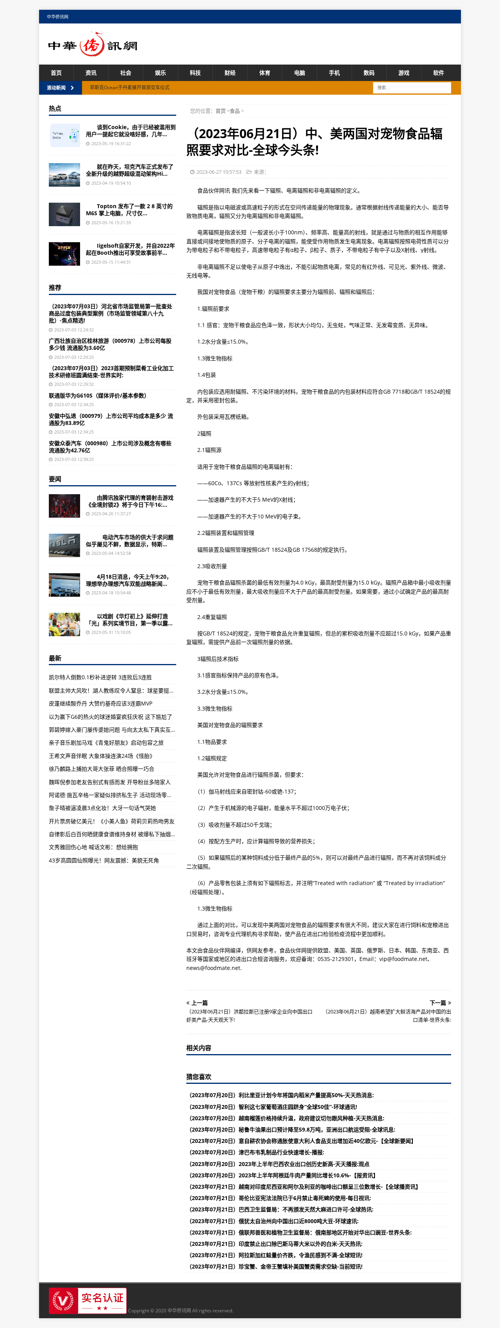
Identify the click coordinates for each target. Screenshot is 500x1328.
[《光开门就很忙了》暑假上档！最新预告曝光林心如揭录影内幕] (64, 624)
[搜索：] (412, 87)
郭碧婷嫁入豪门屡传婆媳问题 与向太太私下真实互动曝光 (118, 729)
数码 (369, 72)
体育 (264, 72)
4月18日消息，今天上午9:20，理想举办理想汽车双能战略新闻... (129, 580)
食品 (235, 110)
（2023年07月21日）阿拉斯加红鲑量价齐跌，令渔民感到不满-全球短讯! (274, 1255)
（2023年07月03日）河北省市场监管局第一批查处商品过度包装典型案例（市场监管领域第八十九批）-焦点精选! (110, 313)
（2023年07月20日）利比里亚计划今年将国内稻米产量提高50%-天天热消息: (280, 1095)
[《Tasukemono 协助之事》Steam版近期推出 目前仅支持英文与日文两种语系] (64, 254)
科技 (195, 72)
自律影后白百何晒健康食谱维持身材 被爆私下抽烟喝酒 (115, 834)
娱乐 (160, 72)
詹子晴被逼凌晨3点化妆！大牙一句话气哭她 (102, 808)
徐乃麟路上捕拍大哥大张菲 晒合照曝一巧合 (101, 768)
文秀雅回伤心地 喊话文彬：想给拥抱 (93, 847)
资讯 (91, 72)
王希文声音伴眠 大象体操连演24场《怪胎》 (102, 755)
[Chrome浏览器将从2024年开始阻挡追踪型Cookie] (64, 135)
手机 (334, 72)
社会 (125, 72)
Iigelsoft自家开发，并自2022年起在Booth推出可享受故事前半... (130, 249)
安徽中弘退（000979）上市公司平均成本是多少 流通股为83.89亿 (111, 419)
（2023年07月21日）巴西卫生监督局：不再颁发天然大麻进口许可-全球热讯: (279, 1209)
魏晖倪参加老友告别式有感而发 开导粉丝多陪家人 (110, 782)
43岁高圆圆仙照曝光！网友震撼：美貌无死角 (104, 860)
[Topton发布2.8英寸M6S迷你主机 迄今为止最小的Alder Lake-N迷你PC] (64, 214)
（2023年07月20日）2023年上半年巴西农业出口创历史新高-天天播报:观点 (278, 1164)
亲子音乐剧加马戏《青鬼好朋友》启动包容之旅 (106, 742)
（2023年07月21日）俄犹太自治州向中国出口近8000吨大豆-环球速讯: (272, 1221)
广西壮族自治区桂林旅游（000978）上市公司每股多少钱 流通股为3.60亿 (110, 344)
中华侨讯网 (57, 17)
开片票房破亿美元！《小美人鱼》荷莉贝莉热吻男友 (112, 821)
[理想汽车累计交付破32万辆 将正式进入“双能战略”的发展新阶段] (64, 585)
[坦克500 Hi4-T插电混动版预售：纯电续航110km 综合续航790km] (64, 175)
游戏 (403, 72)
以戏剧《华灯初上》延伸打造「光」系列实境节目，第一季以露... (129, 619)
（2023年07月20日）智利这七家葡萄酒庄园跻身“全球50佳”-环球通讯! (271, 1106)
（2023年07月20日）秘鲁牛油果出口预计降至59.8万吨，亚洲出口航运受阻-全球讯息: (290, 1129)
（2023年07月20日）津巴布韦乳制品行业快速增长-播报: (255, 1152)
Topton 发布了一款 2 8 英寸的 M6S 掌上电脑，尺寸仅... (129, 209)
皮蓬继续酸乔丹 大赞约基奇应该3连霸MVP (100, 703)
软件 (438, 72)
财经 (230, 72)
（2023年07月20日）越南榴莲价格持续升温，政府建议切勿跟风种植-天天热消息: (285, 1118)
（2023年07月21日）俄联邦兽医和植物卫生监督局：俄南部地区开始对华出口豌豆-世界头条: (299, 1232)
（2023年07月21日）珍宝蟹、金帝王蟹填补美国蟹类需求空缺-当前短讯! (274, 1266)
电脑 (299, 72)
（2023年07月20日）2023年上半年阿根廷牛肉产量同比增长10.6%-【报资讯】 (282, 1175)
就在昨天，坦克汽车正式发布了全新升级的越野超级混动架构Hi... (129, 170)
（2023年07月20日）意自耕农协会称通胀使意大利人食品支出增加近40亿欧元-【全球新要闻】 (301, 1140)
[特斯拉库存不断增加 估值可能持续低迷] (64, 545)
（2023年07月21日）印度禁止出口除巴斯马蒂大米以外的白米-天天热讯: (274, 1243)
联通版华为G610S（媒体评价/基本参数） (99, 395)
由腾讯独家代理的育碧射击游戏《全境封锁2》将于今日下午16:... (129, 501)
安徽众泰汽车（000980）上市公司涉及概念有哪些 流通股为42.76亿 (110, 446)
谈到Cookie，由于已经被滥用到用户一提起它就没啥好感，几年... (131, 130)
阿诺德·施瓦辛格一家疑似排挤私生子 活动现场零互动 (113, 795)
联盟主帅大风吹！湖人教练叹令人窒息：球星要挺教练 (114, 690)
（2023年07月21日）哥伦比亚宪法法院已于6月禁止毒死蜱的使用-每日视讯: (278, 1198)
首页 (56, 72)
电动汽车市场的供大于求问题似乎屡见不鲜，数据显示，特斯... (129, 540)
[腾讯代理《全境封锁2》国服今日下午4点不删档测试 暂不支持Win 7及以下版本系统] (64, 506)
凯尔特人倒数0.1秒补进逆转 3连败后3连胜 (100, 677)
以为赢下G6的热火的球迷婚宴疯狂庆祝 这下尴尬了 (110, 716)
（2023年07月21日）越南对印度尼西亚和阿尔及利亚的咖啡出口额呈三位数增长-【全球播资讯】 (303, 1186)
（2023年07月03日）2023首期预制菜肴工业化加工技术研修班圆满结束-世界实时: (111, 371)
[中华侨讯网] (93, 52)
